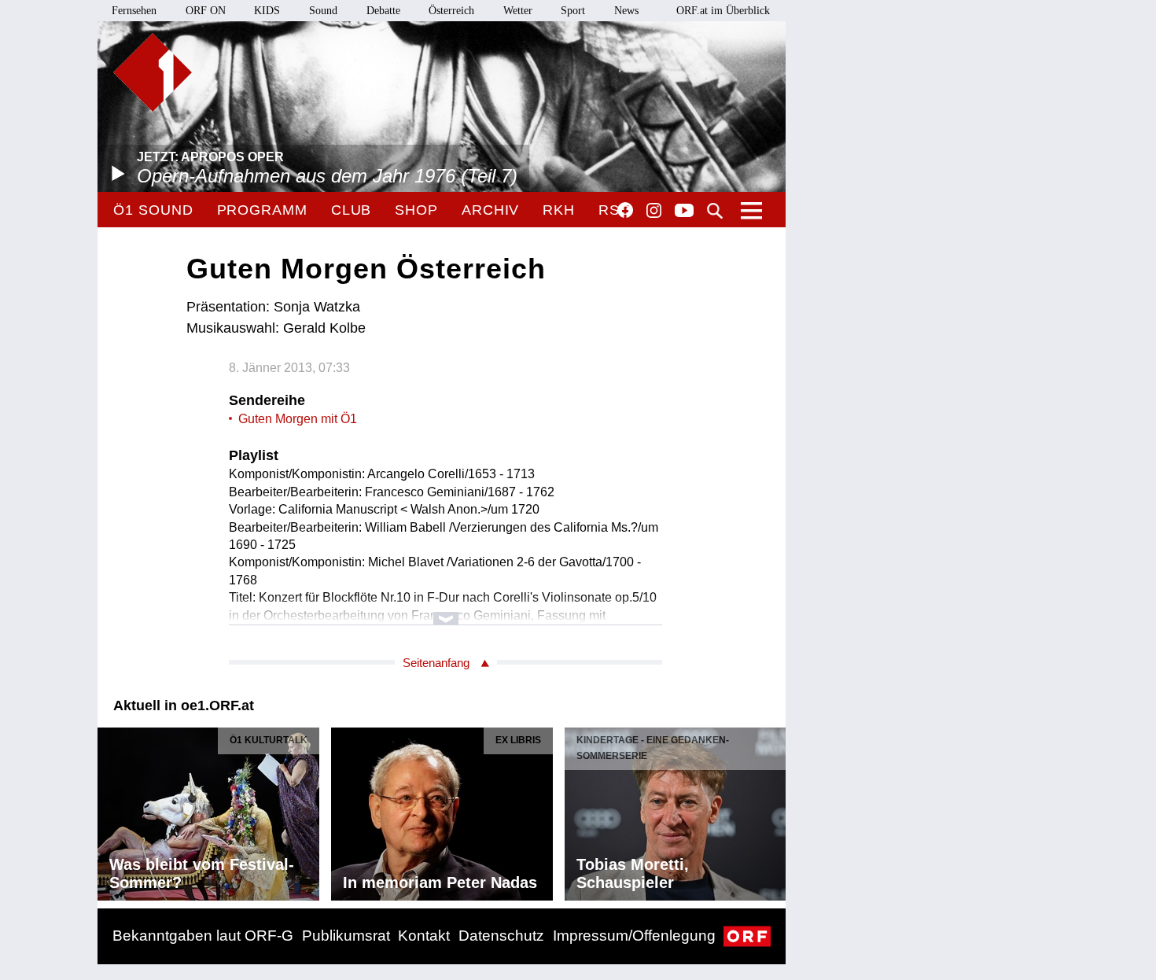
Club (351, 210)
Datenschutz (501, 935)
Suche (715, 211)
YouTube (684, 211)
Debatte (383, 11)
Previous (110, 810)
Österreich (451, 11)
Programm (262, 210)
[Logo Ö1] (152, 72)
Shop (416, 210)
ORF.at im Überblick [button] (723, 11)
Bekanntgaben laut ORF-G (202, 935)
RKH (559, 210)
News (626, 11)
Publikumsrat (346, 935)
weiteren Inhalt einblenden (445, 610)
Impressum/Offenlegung (634, 935)
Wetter (517, 11)
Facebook (625, 210)
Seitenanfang (436, 662)
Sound (323, 11)
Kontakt (424, 935)
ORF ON (206, 11)
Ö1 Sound (153, 210)
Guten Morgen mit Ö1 (297, 419)
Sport (573, 11)
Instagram (653, 211)
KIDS (267, 11)
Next (773, 810)
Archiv (490, 210)
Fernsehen (134, 11)
